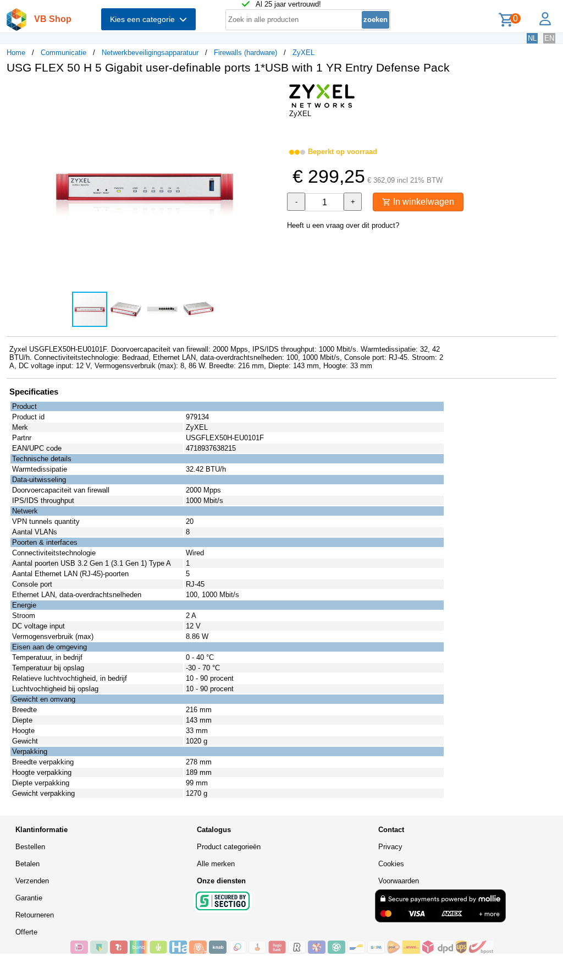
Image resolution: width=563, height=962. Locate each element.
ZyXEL (303, 52)
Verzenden (32, 881)
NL (532, 38)
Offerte (26, 932)
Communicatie (63, 52)
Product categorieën (229, 847)
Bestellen (30, 847)
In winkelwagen (422, 201)
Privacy (390, 847)
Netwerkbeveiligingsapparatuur (150, 52)
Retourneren (34, 915)
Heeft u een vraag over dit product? (343, 225)
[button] (271, 94)
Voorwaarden (398, 881)
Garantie (28, 898)
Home (16, 52)
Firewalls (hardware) (245, 52)
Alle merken (216, 864)
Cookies (391, 864)
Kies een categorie (144, 19)
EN (549, 38)
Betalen (27, 864)
